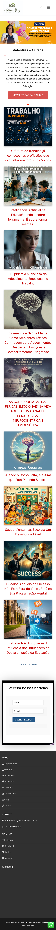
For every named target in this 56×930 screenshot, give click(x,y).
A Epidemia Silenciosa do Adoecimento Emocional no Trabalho (28, 278)
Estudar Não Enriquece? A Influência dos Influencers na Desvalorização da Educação (28, 648)
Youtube (9, 858)
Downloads (10, 793)
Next (34, 664)
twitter (8, 852)
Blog (6, 799)
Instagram (9, 840)
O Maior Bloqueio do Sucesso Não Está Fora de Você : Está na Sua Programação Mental (28, 588)
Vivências (9, 775)
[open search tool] (41, 7)
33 (30, 664)
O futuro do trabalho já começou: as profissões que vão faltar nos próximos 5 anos (28, 155)
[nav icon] (49, 7)
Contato (8, 805)
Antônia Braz (10, 763)
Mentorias (9, 769)
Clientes (9, 787)
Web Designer (28, 925)
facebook (9, 846)
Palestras (9, 781)
